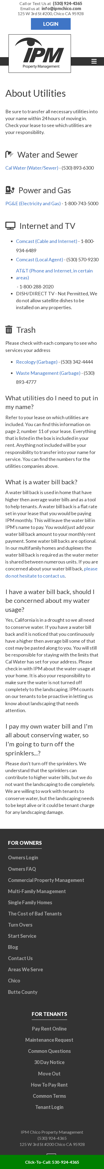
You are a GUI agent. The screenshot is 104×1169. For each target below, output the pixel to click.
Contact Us (20, 958)
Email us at (50, 8)
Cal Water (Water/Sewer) (31, 168)
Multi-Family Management (37, 891)
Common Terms (49, 1096)
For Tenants (49, 1014)
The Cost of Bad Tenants (35, 913)
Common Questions (49, 1051)
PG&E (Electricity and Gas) (33, 203)
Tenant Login (49, 1107)
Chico (14, 980)
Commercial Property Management (46, 880)
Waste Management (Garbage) (48, 373)
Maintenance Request (49, 1040)
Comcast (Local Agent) (39, 259)
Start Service (22, 936)
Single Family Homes (30, 902)
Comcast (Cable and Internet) (46, 241)
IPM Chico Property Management (52, 1131)
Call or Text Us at (50, 3)
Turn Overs (20, 925)
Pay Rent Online (49, 1029)
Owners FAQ (22, 869)
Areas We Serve (25, 969)
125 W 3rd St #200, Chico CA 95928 (51, 13)
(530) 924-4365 (52, 1138)
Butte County (23, 992)
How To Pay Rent (49, 1085)
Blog (13, 947)
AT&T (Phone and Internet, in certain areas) (54, 274)
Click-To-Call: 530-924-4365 (52, 1161)
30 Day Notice (49, 1062)
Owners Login (23, 857)
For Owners (25, 843)
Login (50, 24)
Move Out (49, 1074)
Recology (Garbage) (37, 362)
